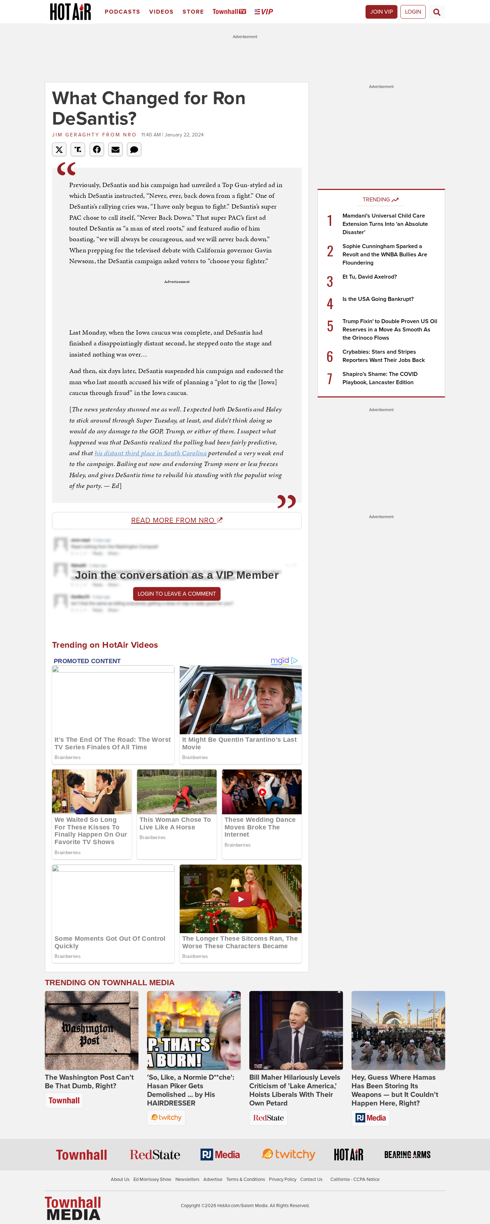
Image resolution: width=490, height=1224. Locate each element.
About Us (120, 1179)
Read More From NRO (174, 520)
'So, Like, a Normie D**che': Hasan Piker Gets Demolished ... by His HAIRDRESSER (190, 1090)
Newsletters (187, 1179)
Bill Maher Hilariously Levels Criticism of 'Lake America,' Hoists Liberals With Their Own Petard (294, 1090)
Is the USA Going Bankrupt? (378, 299)
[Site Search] (437, 12)
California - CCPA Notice (355, 1179)
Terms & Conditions (245, 1179)
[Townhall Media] (72, 1208)
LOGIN (413, 11)
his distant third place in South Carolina (151, 453)
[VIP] (265, 12)
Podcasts (123, 11)
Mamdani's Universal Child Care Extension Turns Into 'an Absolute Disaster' (385, 224)
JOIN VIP (381, 11)
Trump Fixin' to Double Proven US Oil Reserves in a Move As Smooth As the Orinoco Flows (390, 329)
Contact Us (311, 1179)
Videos (161, 11)
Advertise (212, 1179)
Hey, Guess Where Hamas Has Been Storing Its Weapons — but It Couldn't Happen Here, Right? (395, 1090)
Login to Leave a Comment (177, 593)
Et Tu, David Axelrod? (370, 276)
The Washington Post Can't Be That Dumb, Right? (89, 1081)
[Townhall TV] (231, 12)
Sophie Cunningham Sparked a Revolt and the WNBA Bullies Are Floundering (385, 254)
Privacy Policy (282, 1179)
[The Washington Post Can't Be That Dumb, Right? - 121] (91, 1030)
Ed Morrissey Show (152, 1179)
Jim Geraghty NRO (96, 135)
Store (193, 11)
